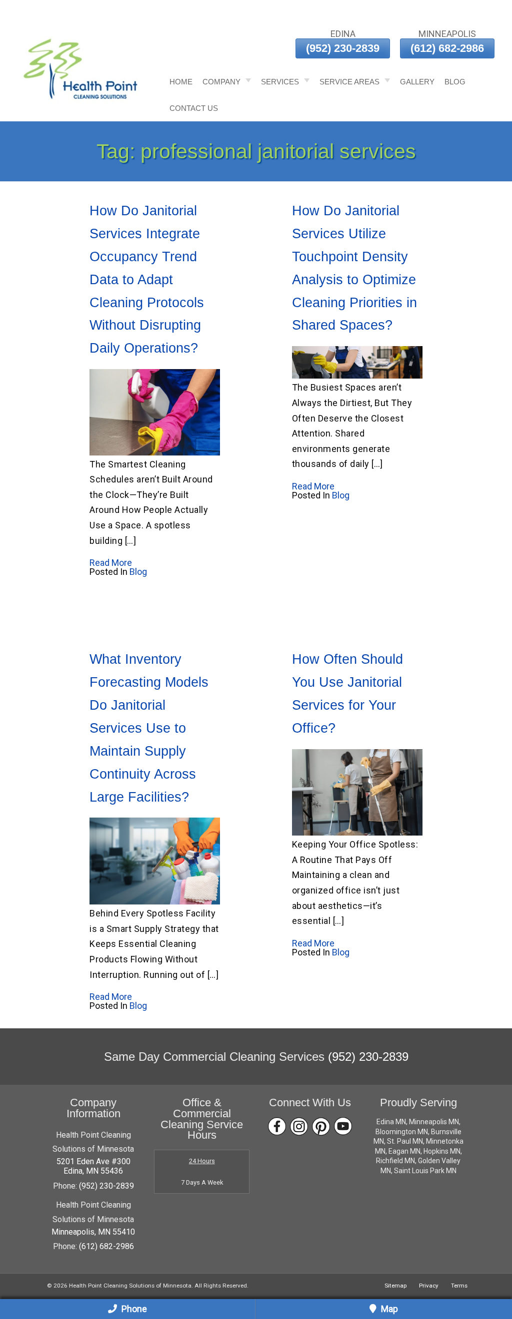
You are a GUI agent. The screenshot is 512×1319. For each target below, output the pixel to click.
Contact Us (194, 108)
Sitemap (395, 1285)
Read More (111, 562)
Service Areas (350, 81)
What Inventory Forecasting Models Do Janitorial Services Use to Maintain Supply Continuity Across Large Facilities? (149, 728)
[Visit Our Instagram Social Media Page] (299, 1126)
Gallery (417, 81)
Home (181, 81)
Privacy (428, 1285)
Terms (459, 1285)
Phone (133, 1309)
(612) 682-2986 (447, 48)
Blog (455, 81)
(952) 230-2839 (343, 48)
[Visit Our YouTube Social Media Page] (343, 1126)
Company (221, 81)
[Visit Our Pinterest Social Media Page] (321, 1126)
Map (388, 1309)
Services (280, 81)
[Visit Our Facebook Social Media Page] (277, 1126)
